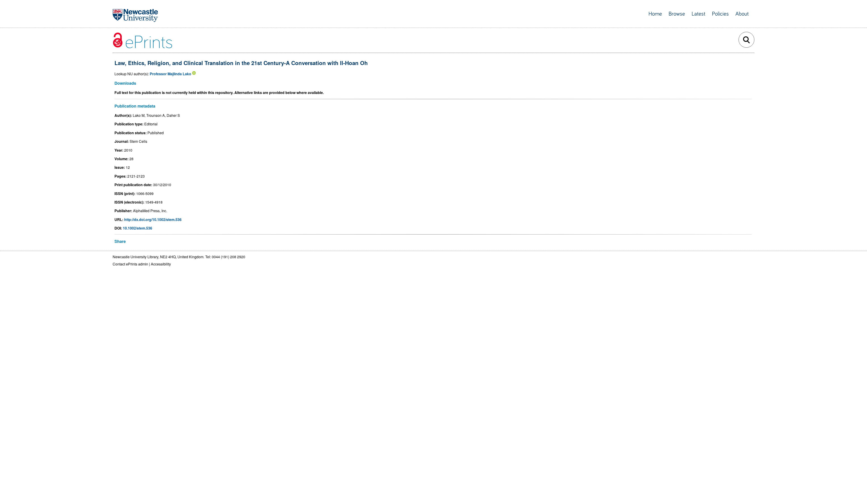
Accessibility (161, 264)
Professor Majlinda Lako (170, 73)
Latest (698, 14)
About (742, 14)
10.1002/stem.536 (137, 228)
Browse (677, 14)
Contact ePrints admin (130, 264)
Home (655, 14)
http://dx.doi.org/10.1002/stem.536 (153, 219)
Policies (720, 14)
